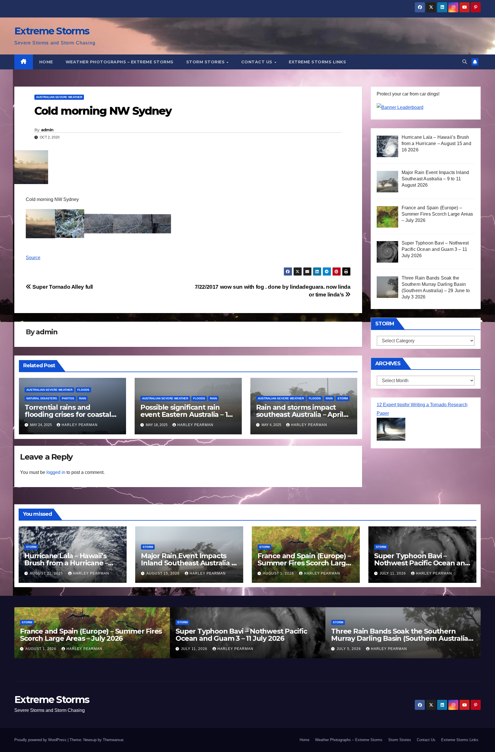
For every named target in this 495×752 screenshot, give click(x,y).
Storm (342, 398)
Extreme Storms (51, 31)
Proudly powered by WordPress (41, 740)
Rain (82, 398)
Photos (68, 398)
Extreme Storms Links (317, 62)
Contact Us (257, 62)
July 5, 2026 (349, 649)
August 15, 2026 (163, 573)
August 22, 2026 (47, 573)
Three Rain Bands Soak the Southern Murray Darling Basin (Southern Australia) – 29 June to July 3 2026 (403, 638)
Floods (83, 389)
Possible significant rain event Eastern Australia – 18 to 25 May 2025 (186, 414)
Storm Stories (206, 62)
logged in (55, 472)
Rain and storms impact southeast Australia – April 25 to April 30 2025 (299, 414)
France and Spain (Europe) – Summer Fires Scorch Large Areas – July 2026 (304, 563)
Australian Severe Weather (59, 97)
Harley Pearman (80, 425)
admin (47, 129)
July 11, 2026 (393, 573)
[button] (464, 61)
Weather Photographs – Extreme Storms (120, 62)
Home (46, 62)
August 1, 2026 (279, 573)
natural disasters (41, 398)
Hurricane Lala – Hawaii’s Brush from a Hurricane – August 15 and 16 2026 (66, 563)
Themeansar (113, 740)
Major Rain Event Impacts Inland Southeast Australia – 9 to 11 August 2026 (187, 563)
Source (33, 257)
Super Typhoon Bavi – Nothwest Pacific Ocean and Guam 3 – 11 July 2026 (422, 563)
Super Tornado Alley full (62, 287)
